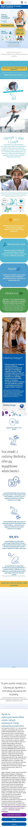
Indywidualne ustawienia (14, 815)
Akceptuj (14, 824)
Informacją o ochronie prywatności (10, 810)
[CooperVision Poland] (14, 2)
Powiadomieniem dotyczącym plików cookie (12, 806)
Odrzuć (14, 819)
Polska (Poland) (22, 2)
